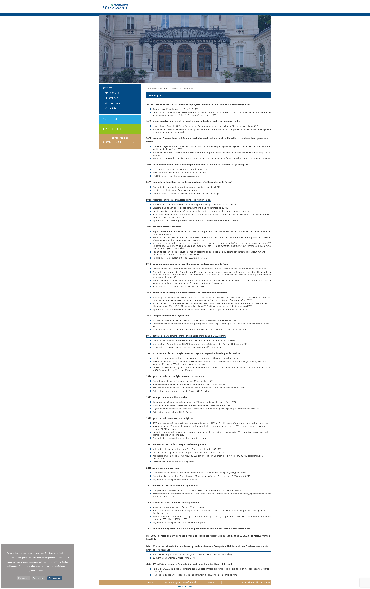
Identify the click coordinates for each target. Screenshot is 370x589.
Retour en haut (185, 586)
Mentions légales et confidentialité (181, 582)
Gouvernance (114, 103)
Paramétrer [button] (23, 578)
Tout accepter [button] (55, 578)
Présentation (113, 92)
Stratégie (111, 108)
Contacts (212, 582)
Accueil (151, 582)
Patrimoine (110, 119)
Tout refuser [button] (38, 578)
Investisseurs (111, 129)
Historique (112, 98)
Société (107, 88)
